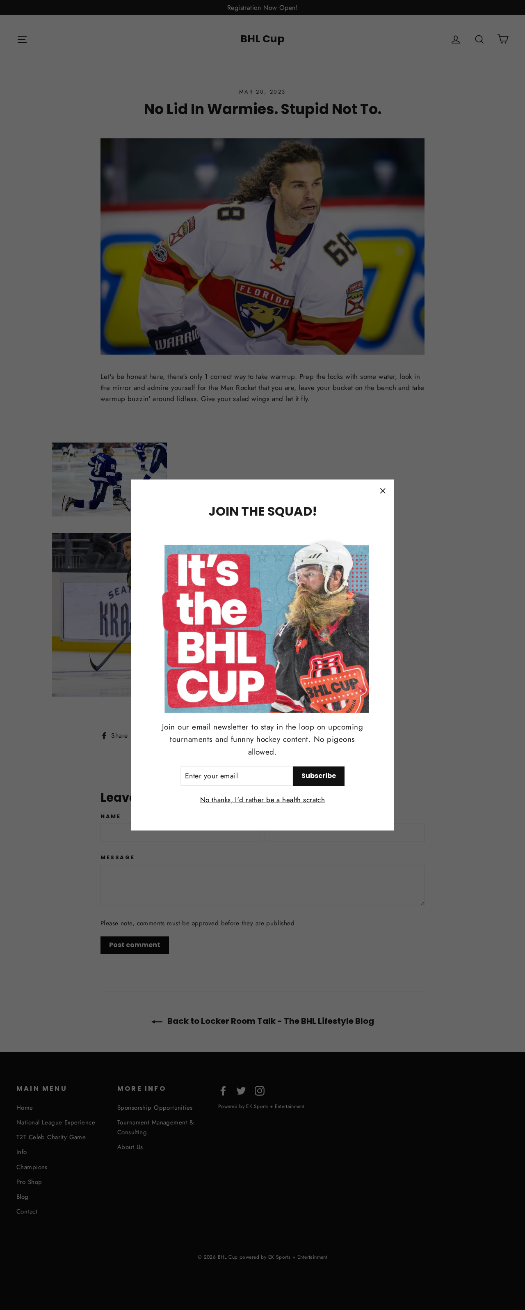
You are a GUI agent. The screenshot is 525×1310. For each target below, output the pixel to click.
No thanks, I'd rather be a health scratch (262, 800)
